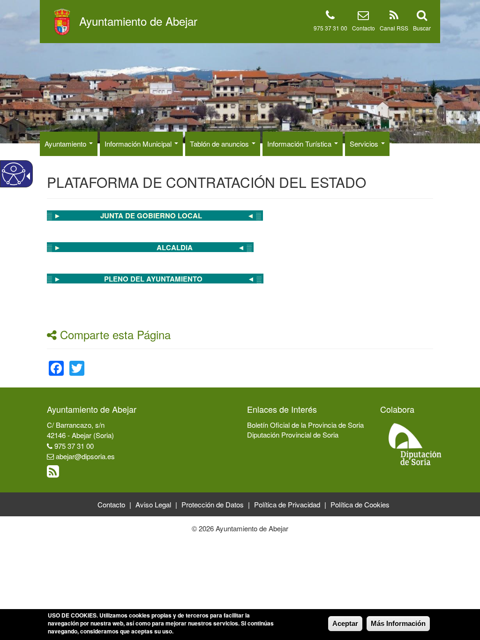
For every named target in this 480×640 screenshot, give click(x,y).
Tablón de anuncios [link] (220, 144)
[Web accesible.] (13, 174)
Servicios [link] (365, 144)
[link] (181, 215)
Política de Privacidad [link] (287, 504)
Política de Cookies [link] (360, 504)
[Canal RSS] (394, 17)
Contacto (363, 28)
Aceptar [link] (345, 623)
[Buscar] (422, 17)
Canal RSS (394, 28)
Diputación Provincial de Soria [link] (292, 434)
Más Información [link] (398, 623)
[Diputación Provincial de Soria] (415, 443)
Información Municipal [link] (139, 144)
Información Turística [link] (300, 144)
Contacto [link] (111, 504)
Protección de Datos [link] (212, 504)
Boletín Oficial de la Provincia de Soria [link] (305, 425)
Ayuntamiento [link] (66, 144)
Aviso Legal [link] (153, 504)
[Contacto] (363, 17)
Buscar (422, 28)
